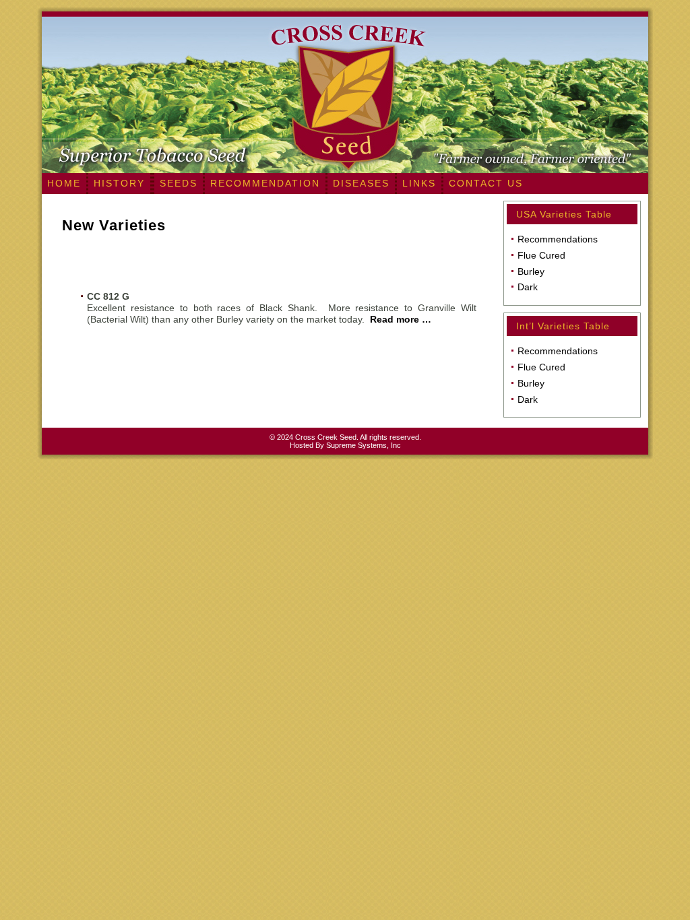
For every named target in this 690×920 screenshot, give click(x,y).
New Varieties (114, 225)
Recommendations (558, 239)
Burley (531, 271)
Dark (528, 287)
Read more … (400, 319)
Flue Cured (541, 255)
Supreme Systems (356, 445)
